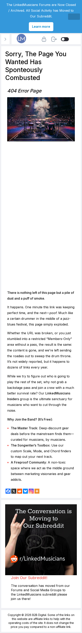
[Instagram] (31, 491)
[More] (36, 491)
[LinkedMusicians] (21, 43)
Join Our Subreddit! (29, 577)
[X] (13, 491)
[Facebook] (8, 491)
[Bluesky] (25, 491)
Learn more (41, 27)
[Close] (74, 16)
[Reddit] (19, 491)
